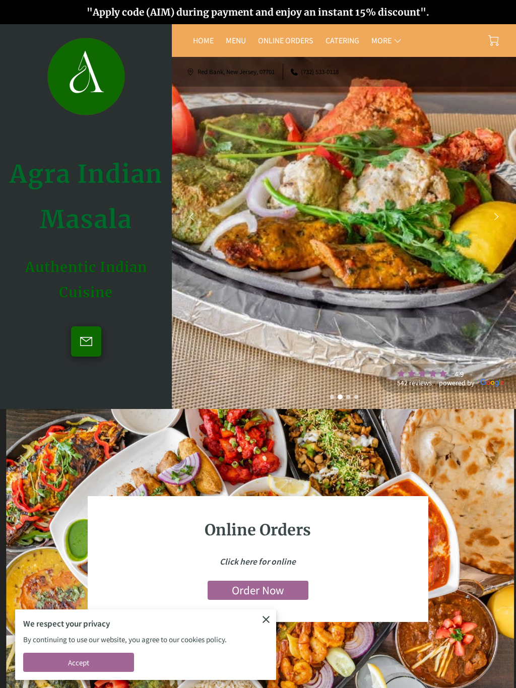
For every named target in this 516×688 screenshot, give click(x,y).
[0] (493, 40)
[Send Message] (86, 341)
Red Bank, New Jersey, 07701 (236, 72)
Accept (79, 662)
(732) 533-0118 (320, 72)
